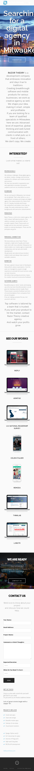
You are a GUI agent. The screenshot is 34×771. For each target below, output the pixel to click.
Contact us (17, 60)
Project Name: (8, 635)
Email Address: (8, 627)
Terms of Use (11, 768)
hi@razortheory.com (9, 751)
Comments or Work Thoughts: (13, 642)
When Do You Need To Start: (13, 670)
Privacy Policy (5, 768)
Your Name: (7, 620)
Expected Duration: (10, 662)
